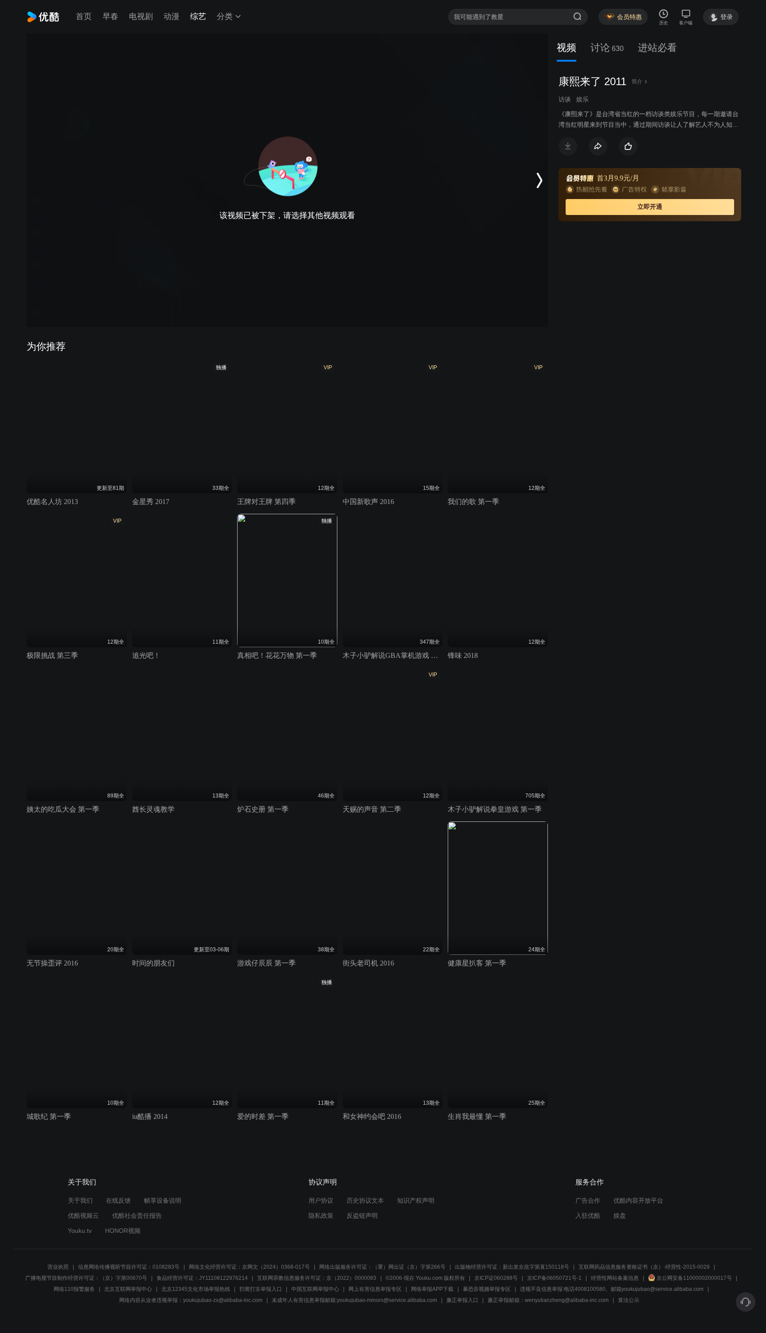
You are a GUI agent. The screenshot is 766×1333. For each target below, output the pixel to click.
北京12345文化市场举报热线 (195, 1289)
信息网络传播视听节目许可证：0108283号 (129, 1267)
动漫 (172, 16)
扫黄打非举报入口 (260, 1289)
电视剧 (141, 16)
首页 (84, 16)
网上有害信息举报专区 (375, 1289)
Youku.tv (80, 1230)
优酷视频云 (83, 1215)
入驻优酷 (587, 1215)
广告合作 (587, 1200)
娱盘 (620, 1215)
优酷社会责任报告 (137, 1215)
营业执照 (58, 1267)
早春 (110, 16)
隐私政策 (321, 1215)
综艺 (198, 16)
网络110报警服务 (74, 1289)
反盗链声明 (362, 1215)
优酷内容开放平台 (638, 1200)
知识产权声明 (415, 1200)
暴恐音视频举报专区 (487, 1289)
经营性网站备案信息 (615, 1278)
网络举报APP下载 (432, 1289)
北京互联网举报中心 (128, 1289)
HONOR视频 (123, 1230)
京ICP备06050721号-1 (554, 1278)
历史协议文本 (365, 1200)
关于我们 (80, 1200)
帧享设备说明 (162, 1200)
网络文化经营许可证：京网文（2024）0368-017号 (249, 1267)
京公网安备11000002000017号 (694, 1278)
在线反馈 (118, 1200)
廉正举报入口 (462, 1300)
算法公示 (628, 1300)
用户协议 (321, 1200)
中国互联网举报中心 (315, 1289)
